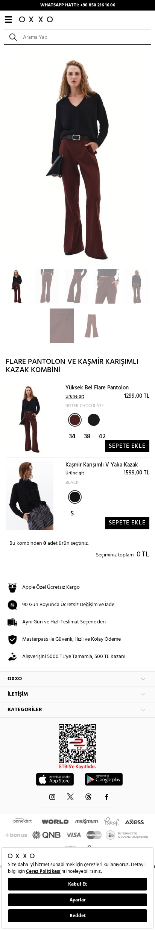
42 (102, 436)
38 (87, 436)
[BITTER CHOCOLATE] (75, 420)
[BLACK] (93, 419)
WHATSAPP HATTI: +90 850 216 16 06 (77, 5)
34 (72, 436)
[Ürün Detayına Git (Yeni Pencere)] (29, 419)
